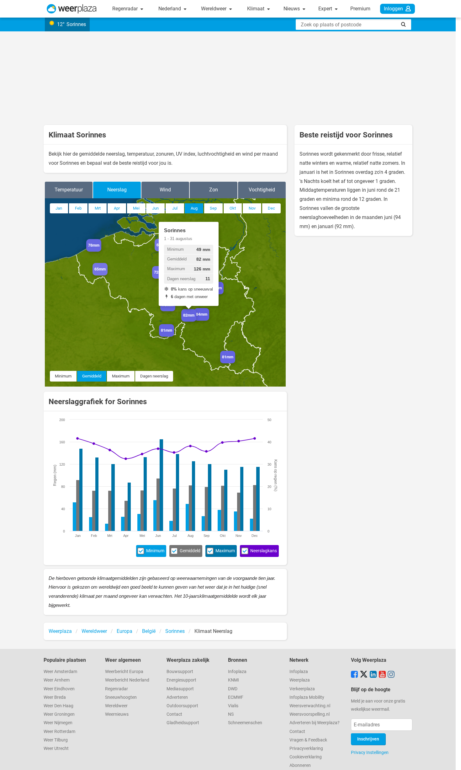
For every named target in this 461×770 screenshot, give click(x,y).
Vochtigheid (262, 190)
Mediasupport (180, 689)
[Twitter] (364, 675)
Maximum (121, 376)
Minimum (63, 376)
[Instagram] (391, 675)
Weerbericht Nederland (127, 680)
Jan (59, 208)
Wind (165, 190)
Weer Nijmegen (58, 722)
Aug (194, 208)
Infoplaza (237, 671)
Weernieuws (117, 714)
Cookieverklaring (305, 757)
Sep (213, 208)
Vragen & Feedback (308, 740)
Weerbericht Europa (124, 671)
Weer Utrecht (56, 748)
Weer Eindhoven (59, 689)
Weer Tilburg (56, 740)
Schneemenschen (245, 722)
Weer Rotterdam (59, 731)
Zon (213, 190)
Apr (117, 208)
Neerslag (117, 190)
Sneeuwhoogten (121, 697)
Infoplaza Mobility (306, 697)
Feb (78, 208)
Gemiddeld (91, 376)
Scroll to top (451, 760)
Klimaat (256, 9)
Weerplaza (299, 680)
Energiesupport (181, 680)
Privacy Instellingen (370, 752)
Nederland (170, 9)
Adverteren (177, 697)
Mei (136, 208)
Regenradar (125, 9)
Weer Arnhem (57, 680)
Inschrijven (368, 739)
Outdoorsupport (182, 706)
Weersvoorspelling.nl (309, 714)
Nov (252, 208)
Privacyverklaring (306, 748)
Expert (325, 9)
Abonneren (300, 765)
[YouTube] (382, 675)
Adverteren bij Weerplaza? (314, 722)
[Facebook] (354, 675)
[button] (101, 251)
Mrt (98, 208)
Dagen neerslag (154, 376)
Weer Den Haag (58, 706)
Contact (174, 714)
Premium (360, 9)
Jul (175, 208)
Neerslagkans (263, 550)
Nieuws (292, 9)
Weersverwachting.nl (309, 706)
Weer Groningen (59, 714)
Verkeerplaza (302, 689)
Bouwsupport (180, 671)
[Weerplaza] (71, 9)
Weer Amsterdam (60, 671)
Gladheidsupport (183, 722)
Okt (233, 208)
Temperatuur (69, 190)
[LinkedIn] (373, 675)
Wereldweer (214, 9)
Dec (271, 208)
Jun (155, 208)
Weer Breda (55, 697)
